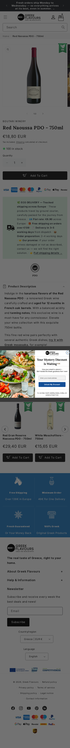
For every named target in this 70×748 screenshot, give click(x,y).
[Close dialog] (67, 352)
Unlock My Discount (52, 384)
